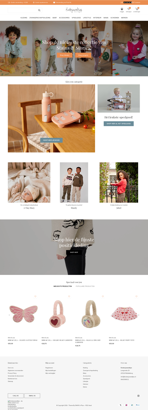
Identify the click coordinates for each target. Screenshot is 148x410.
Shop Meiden (64, 55)
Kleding (24, 18)
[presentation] (9, 315)
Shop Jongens (83, 55)
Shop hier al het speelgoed (119, 124)
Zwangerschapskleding (39, 18)
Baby (55, 18)
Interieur (97, 18)
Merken (124, 18)
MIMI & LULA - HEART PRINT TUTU (121, 340)
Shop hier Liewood (51, 140)
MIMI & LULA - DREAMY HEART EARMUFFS (57, 340)
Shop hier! (74, 252)
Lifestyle (87, 18)
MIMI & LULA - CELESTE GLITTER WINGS (22, 340)
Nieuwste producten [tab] (63, 286)
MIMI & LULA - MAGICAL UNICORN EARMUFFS (87, 341)
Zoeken (39, 10)
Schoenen (115, 18)
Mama (105, 18)
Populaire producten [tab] (85, 286)
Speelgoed (76, 18)
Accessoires (64, 18)
